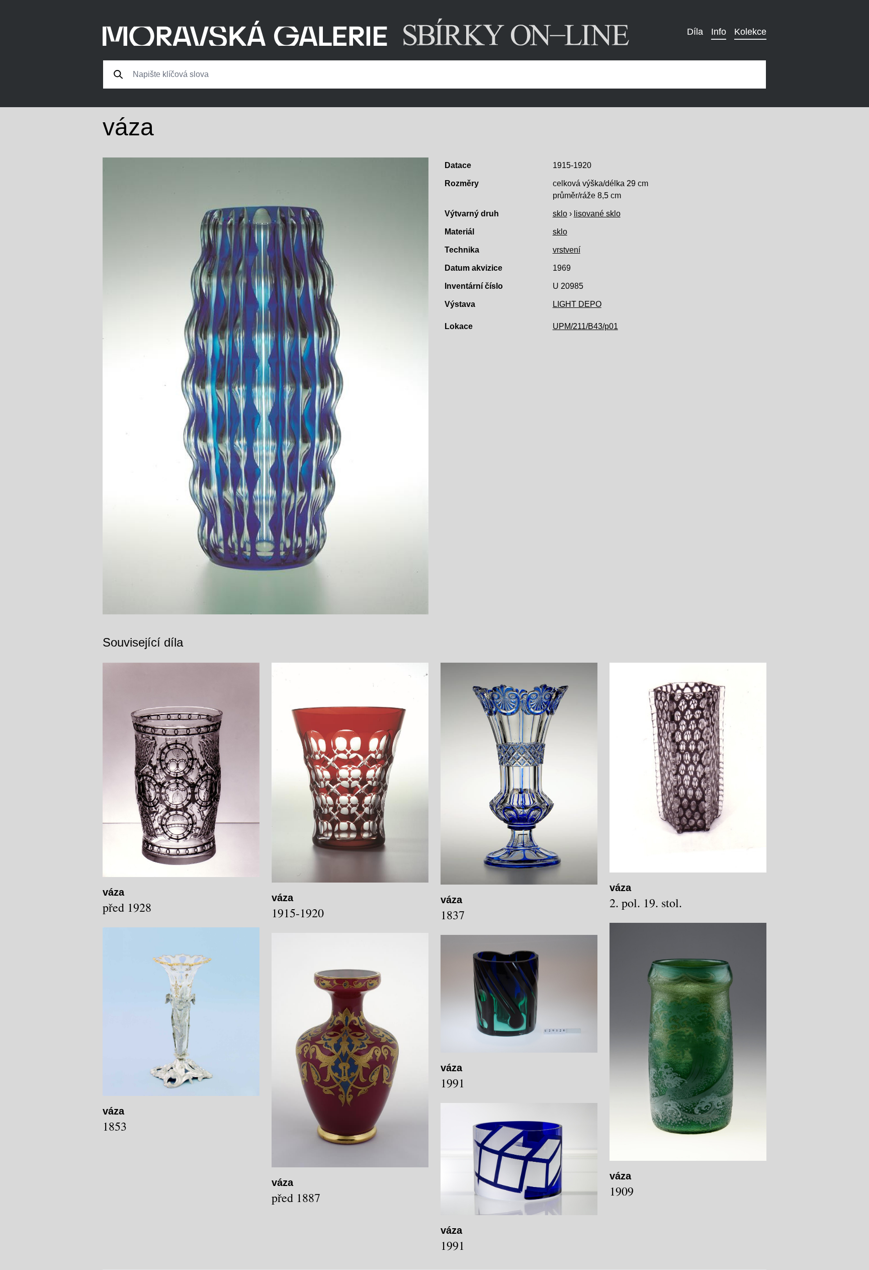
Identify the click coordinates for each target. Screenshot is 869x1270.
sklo (560, 213)
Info (718, 32)
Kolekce (750, 32)
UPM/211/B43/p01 (585, 326)
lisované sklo (597, 213)
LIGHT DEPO (577, 304)
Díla (695, 32)
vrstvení (566, 250)
